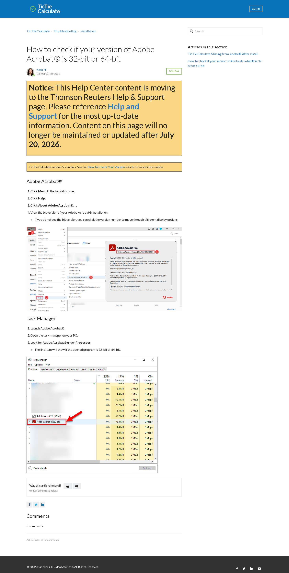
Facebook (29, 504)
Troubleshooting (65, 31)
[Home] (45, 9)
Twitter (36, 504)
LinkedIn (42, 504)
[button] (68, 486)
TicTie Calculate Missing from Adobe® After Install (223, 54)
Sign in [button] (256, 8)
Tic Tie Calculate (38, 31)
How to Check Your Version (106, 167)
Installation (88, 31)
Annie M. (41, 69)
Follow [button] (174, 71)
